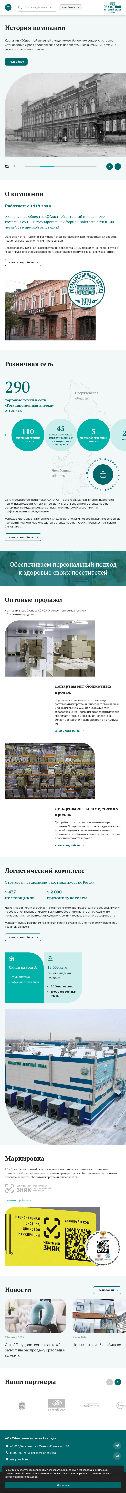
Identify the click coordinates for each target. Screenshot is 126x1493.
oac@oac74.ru (19, 1459)
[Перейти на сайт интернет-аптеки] (103, 474)
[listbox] (70, 7)
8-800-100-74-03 (33, 1453)
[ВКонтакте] (117, 1456)
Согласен (63, 1485)
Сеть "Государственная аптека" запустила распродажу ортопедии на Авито (35, 1350)
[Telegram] (117, 1446)
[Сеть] (35, 1316)
